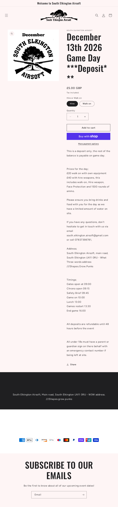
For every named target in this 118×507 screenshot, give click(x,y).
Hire (72, 103)
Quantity (71, 110)
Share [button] (73, 364)
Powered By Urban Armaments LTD (51, 446)
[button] (6, 15)
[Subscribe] (83, 419)
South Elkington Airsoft (25, 446)
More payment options (88, 144)
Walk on (87, 103)
